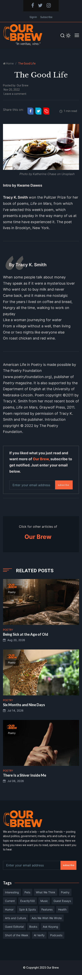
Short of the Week (16, 935)
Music (44, 901)
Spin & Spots (27, 909)
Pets (27, 892)
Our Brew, (41, 459)
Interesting (12, 892)
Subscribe (46, 17)
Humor (9, 909)
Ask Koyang (50, 926)
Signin (33, 17)
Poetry (65, 892)
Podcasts (56, 935)
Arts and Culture (15, 918)
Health (62, 909)
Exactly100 (27, 901)
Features (47, 909)
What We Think (45, 892)
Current (10, 901)
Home (10, 63)
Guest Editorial (14, 926)
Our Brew (22, 85)
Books (33, 926)
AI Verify (39, 935)
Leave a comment (15, 93)
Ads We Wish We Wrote (47, 918)
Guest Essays (62, 901)
